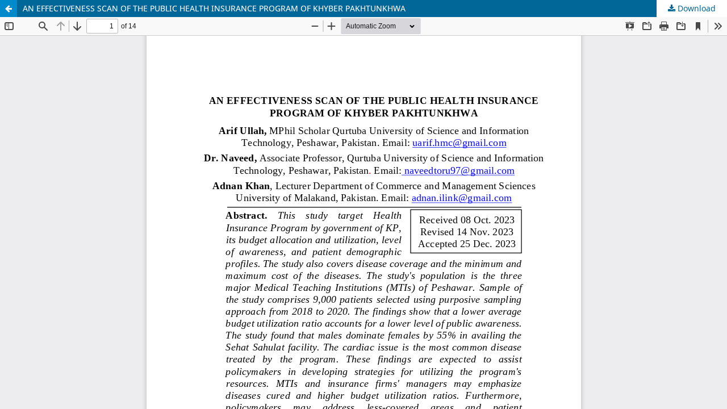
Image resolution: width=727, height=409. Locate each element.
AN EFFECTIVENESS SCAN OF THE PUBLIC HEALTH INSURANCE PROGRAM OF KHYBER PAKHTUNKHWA (214, 8)
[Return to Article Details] (8, 8)
